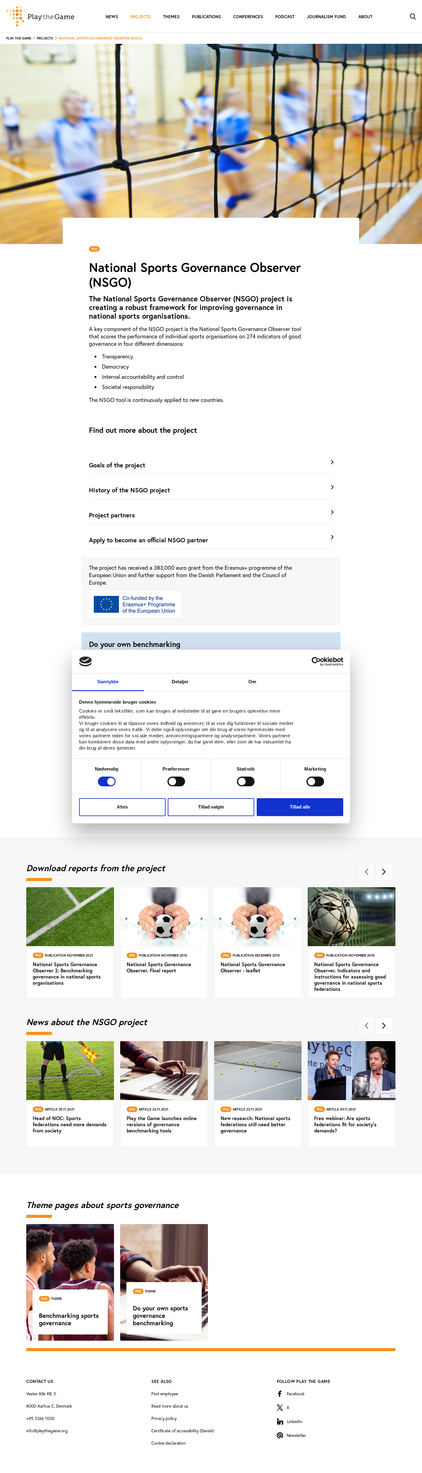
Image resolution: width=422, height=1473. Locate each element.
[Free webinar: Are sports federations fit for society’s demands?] (352, 1094)
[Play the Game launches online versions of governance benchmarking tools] (164, 1094)
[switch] (176, 781)
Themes (171, 16)
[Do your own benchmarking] (164, 1282)
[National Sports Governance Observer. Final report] (164, 943)
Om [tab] (252, 682)
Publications (206, 16)
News (112, 16)
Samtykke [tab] (108, 682)
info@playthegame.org (46, 1431)
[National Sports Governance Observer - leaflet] (258, 943)
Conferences (248, 16)
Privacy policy (163, 1418)
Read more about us (169, 1406)
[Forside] (40, 16)
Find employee (164, 1393)
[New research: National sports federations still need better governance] (258, 1094)
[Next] (384, 871)
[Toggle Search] (412, 16)
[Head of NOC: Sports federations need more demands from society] (70, 1094)
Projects (140, 16)
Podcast (284, 16)
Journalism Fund (326, 16)
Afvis (122, 807)
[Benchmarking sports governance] (70, 1282)
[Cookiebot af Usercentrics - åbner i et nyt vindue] (316, 661)
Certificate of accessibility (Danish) (182, 1431)
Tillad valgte (211, 807)
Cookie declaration (168, 1443)
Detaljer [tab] (180, 682)
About (365, 16)
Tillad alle (300, 807)
